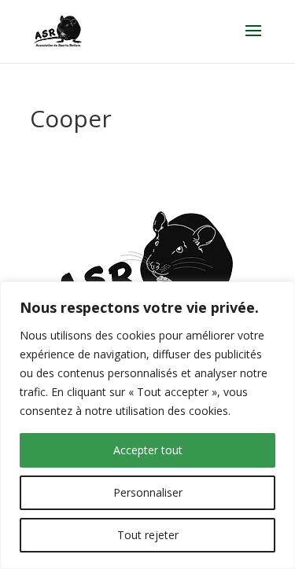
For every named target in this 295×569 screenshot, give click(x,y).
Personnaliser (148, 492)
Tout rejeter (148, 534)
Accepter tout (148, 449)
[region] (147, 425)
